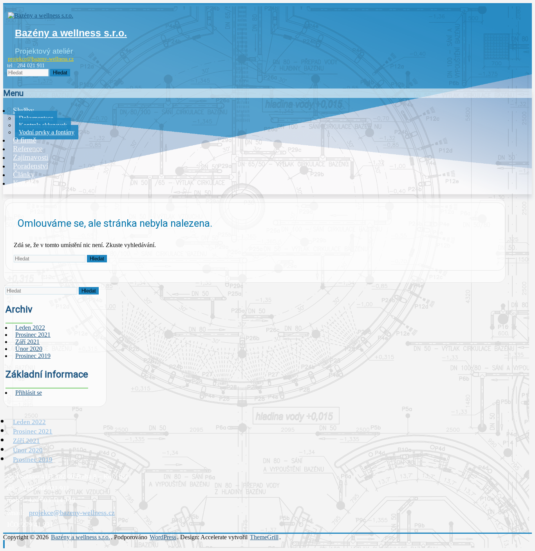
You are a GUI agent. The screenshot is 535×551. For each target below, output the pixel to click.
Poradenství (30, 166)
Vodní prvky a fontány (46, 132)
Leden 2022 (29, 422)
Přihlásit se (28, 392)
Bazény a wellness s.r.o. (71, 32)
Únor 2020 (28, 450)
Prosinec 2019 (33, 355)
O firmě (24, 140)
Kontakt (25, 183)
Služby (23, 110)
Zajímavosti (30, 157)
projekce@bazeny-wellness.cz (41, 59)
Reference (27, 149)
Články (24, 174)
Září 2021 (26, 440)
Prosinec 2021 (32, 431)
